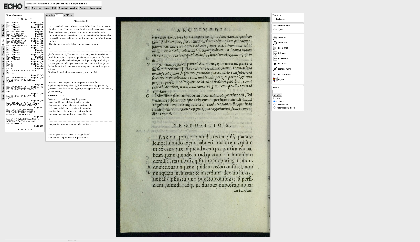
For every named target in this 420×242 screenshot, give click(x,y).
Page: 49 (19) (37, 27)
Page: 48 (39, 25)
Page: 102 (38, 107)
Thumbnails (3, 30)
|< (52, 15)
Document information (90, 8)
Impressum (72, 240)
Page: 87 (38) (37, 78)
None (3, 97)
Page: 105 (38, 117)
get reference (284, 74)
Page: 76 (39, 52)
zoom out (282, 43)
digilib (281, 79)
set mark (282, 64)
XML (54, 8)
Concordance (3, 85)
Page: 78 (39, 57)
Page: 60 (39, 36)
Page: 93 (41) (37, 87)
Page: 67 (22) (37, 41)
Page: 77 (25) (37, 55)
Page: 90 (39, 84)
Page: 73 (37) (37, 48)
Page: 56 (39, 34)
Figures (3, 51)
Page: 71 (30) (37, 45)
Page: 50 (39, 29)
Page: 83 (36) (37, 61)
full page (282, 53)
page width (283, 58)
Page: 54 (39, 32)
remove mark (284, 69)
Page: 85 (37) (37, 75)
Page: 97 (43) (37, 94)
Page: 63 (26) (37, 38)
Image (47, 8)
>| (72, 15)
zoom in (281, 37)
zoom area (283, 48)
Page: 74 (39, 50)
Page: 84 (39, 66)
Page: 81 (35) (37, 59)
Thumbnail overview (68, 8)
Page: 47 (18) (37, 22)
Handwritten (3, 63)
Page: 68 (39, 43)
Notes (3, 74)
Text (27, 8)
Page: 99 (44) (37, 100)
